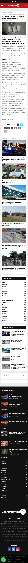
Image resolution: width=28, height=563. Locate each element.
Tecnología (5, 318)
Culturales (5, 284)
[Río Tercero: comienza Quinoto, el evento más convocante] (4, 404)
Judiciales (5, 302)
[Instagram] (18, 549)
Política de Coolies (18, 559)
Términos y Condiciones (19, 561)
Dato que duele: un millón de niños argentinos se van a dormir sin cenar (18, 451)
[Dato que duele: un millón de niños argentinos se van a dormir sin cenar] (4, 451)
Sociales (4, 314)
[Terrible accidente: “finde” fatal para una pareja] (6, 358)
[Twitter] (13, 549)
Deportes (4, 286)
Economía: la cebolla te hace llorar (18, 441)
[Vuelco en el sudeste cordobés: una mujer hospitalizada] (6, 342)
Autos (3, 282)
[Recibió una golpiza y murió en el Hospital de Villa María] (6, 350)
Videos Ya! (5, 320)
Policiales (4, 307)
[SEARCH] (24, 375)
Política (4, 309)
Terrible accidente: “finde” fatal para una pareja (16, 358)
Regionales (5, 311)
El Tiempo (4, 293)
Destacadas (5, 289)
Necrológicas (5, 304)
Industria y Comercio (7, 300)
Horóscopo (5, 298)
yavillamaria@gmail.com (17, 540)
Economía (5, 291)
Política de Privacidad (7, 561)
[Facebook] (9, 549)
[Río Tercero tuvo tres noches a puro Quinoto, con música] (4, 396)
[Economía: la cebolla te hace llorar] (4, 443)
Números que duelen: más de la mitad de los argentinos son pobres (13, 269)
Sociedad (4, 316)
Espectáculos (5, 295)
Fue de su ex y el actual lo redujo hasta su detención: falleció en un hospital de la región (13, 159)
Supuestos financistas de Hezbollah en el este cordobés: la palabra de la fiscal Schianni (13, 247)
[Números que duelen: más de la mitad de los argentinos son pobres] (4, 434)
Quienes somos (8, 559)
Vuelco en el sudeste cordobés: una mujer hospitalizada (12, 181)
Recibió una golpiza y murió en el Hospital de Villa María (11, 203)
